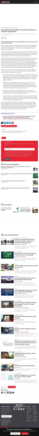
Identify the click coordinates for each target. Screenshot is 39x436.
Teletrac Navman (20, 319)
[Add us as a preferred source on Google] (13, 123)
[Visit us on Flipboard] (10, 392)
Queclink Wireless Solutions (22, 307)
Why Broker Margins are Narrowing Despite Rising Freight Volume (15, 188)
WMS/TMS (16, 364)
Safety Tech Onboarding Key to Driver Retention (25, 317)
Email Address (7, 147)
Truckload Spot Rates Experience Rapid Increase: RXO (13, 180)
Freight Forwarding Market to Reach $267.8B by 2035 (25, 354)
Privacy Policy (8, 157)
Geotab (18, 378)
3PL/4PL (15, 264)
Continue (25, 433)
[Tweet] (10, 123)
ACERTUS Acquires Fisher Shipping (24, 365)
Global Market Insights (21, 356)
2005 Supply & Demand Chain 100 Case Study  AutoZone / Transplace (25, 210)
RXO (17, 268)
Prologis (4, 38)
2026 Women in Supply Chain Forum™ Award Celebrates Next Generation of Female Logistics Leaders (25, 342)
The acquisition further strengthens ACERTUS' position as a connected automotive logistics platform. (25, 369)
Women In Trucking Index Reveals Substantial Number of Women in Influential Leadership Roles (15, 167)
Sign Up (7, 159)
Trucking (16, 276)
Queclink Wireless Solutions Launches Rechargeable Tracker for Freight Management (25, 304)
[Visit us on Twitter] (5, 392)
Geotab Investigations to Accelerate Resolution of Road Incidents (25, 375)
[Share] (5, 123)
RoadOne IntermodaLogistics (23, 332)
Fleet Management (14, 27)
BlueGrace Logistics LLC (22, 293)
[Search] (34, 2)
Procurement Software (25, 207)
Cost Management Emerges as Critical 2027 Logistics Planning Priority (25, 291)
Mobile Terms (31, 156)
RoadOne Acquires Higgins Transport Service (25, 329)
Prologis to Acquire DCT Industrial (6, 210)
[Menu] (37, 2)
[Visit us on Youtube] (13, 392)
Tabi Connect (19, 281)
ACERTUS (19, 367)
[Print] (2, 123)
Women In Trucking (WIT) (22, 244)
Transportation (5, 27)
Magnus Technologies (21, 256)
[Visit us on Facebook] (2, 392)
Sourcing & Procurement (6, 207)
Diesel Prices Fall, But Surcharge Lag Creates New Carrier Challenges (16, 173)
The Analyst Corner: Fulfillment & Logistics (16, 117)
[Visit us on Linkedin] (8, 392)
